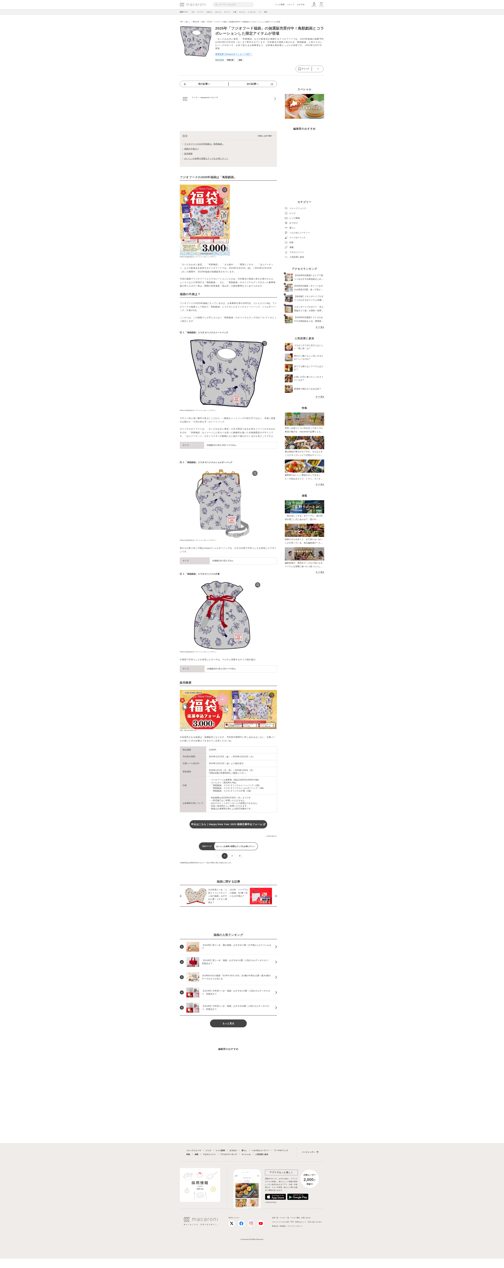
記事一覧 (275, 1218)
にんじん (242, 12)
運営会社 (275, 1226)
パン (259, 12)
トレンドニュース (193, 1150)
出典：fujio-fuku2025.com (188, 730)
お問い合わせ (306, 1218)
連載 (196, 1154)
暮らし (244, 1150)
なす (193, 12)
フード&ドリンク (281, 1150)
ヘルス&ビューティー (260, 1150)
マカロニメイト (209, 1154)
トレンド (291, 4)
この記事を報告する (271, 836)
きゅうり (218, 12)
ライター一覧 (284, 1218)
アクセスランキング (228, 1154)
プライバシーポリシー (295, 1226)
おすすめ (300, 4)
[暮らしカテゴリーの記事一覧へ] (219, 60)
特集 (188, 1154)
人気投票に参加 (261, 1154)
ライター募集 (295, 1218)
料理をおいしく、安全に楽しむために (308, 1222)
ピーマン (200, 12)
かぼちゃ (209, 12)
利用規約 (283, 1226)
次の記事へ (253, 84)
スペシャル (246, 1154)
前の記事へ (204, 84)
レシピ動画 (280, 4)
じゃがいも (252, 12)
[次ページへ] (240, 856)
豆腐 (234, 12)
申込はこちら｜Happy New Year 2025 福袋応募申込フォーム (226, 824)
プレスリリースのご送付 (280, 1222)
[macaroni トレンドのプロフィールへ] (228, 99)
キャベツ (227, 12)
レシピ (208, 1150)
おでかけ (233, 1150)
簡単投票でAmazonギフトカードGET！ (234, 54)
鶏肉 (265, 12)
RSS (292, 1222)
